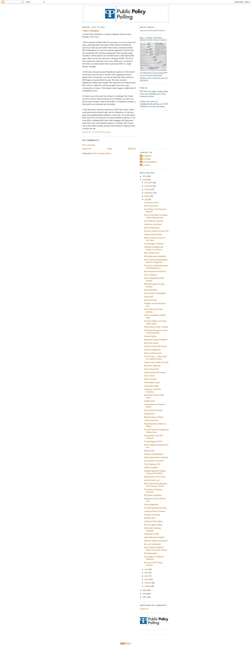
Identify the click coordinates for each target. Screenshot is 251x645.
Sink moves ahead (151, 343)
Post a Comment (88, 145)
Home (109, 149)
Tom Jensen (145, 165)
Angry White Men (150, 290)
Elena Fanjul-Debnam (149, 162)
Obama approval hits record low (156, 457)
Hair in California (150, 275)
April (146, 576)
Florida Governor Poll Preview (155, 346)
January (148, 586)
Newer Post (86, 149)
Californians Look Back (153, 224)
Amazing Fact (149, 414)
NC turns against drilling (153, 525)
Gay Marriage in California (154, 244)
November (149, 186)
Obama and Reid (150, 300)
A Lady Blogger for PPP (153, 441)
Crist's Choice (149, 376)
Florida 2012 (148, 297)
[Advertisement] (156, 129)
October (148, 189)
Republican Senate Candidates (155, 340)
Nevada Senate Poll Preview (155, 372)
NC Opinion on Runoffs (152, 495)
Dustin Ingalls (146, 159)
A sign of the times (151, 420)
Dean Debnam (146, 156)
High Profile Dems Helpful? (154, 537)
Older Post (132, 149)
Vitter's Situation (150, 379)
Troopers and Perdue (152, 515)
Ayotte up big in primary (153, 234)
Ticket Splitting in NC (152, 464)
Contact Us (144, 609)
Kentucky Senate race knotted (155, 541)
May (146, 573)
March (147, 579)
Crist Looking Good (151, 369)
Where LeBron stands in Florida (156, 327)
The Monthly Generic (152, 383)
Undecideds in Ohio (151, 534)
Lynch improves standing (153, 221)
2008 (145, 594)
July (146, 199)
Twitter (150, 31)
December (149, 183)
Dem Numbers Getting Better (155, 293)
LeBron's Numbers (151, 467)
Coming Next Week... (152, 386)
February (148, 583)
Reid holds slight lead (152, 366)
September (149, 193)
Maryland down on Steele (153, 417)
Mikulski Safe (149, 451)
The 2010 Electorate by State (155, 508)
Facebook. (161, 31)
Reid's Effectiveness (152, 228)
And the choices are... (152, 480)
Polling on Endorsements (153, 454)
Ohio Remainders (150, 553)
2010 (145, 180)
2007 (145, 597)
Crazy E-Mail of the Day (153, 410)
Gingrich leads (149, 401)
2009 (145, 590)
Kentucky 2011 (149, 518)
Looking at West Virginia (153, 521)
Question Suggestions (152, 350)
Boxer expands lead (151, 253)
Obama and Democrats (153, 353)
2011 (145, 176)
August (147, 196)
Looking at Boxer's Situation (154, 511)
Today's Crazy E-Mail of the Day (156, 362)
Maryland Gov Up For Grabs (154, 477)
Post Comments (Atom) (102, 153)
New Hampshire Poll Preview (155, 271)
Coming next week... (152, 202)
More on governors (151, 206)
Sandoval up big (150, 336)
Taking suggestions (151, 505)
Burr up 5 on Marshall (152, 544)
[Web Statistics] (125, 644)
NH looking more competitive (155, 256)
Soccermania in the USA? (154, 461)
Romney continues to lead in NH (156, 231)
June (147, 569)
